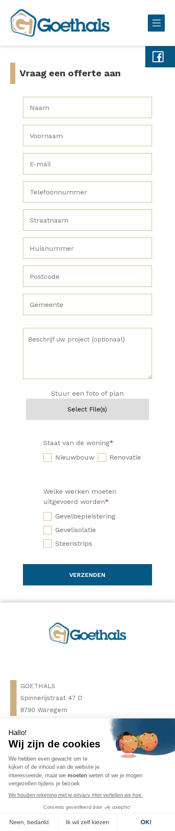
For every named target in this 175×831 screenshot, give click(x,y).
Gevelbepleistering (85, 516)
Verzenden (87, 574)
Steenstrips (73, 543)
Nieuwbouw (74, 457)
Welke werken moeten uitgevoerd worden (79, 496)
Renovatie (125, 457)
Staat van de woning (78, 443)
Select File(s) (87, 409)
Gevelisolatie (75, 530)
